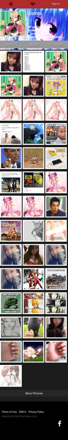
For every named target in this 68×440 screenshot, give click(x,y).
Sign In (56, 3)
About (33, 44)
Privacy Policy (36, 411)
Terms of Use (9, 411)
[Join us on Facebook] (60, 423)
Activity (11, 44)
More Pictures (34, 393)
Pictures (56, 44)
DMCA (22, 411)
